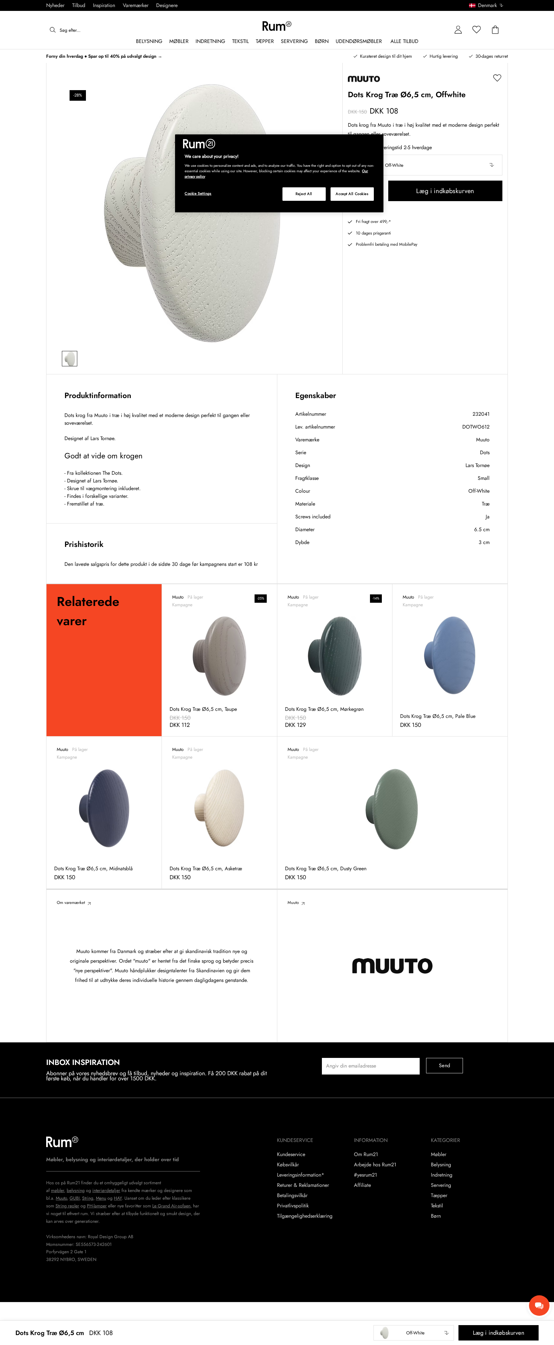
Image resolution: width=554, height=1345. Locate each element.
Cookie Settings (198, 193)
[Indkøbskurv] (495, 30)
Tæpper (439, 1195)
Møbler (438, 1154)
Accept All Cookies (352, 193)
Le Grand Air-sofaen (171, 1206)
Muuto (483, 439)
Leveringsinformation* (300, 1175)
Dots (485, 452)
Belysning (441, 1164)
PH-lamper (97, 1206)
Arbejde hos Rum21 (375, 1164)
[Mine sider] (458, 30)
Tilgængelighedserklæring (304, 1216)
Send (444, 1065)
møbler (57, 1190)
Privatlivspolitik (293, 1205)
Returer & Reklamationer (303, 1185)
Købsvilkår (288, 1164)
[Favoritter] (477, 30)
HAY (118, 1198)
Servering (441, 1185)
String (87, 1198)
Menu (101, 1198)
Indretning (441, 1175)
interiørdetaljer (106, 1190)
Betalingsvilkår (292, 1195)
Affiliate (362, 1185)
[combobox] (486, 5)
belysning (76, 1190)
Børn (436, 1216)
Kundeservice (291, 1154)
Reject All (304, 193)
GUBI (75, 1198)
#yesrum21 (365, 1175)
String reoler (67, 1206)
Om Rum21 (366, 1154)
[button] (488, 5)
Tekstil (437, 1205)
